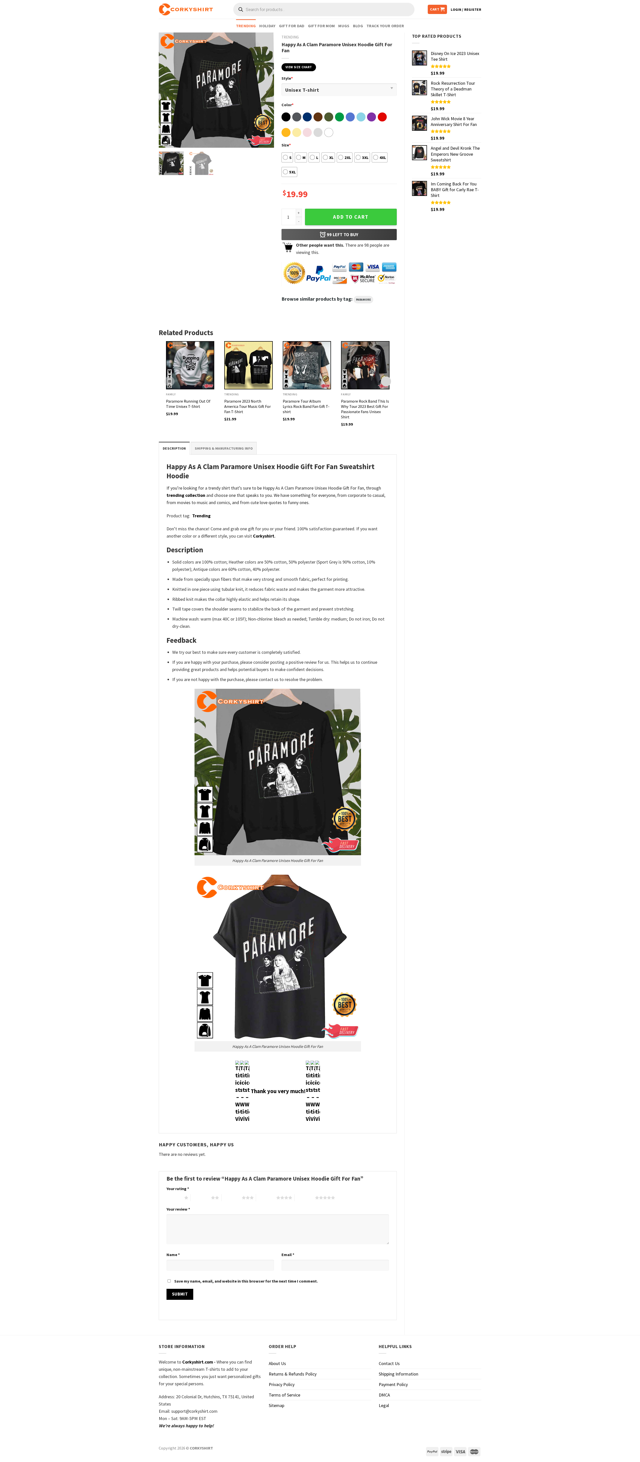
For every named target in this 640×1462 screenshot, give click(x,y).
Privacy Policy (281, 1384)
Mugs (343, 25)
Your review (178, 1209)
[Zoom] (166, 140)
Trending (246, 25)
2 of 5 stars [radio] (201, 1198)
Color (288, 104)
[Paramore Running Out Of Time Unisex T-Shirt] (190, 365)
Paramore (363, 299)
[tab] (174, 448)
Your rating (177, 1188)
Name (173, 1254)
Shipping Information (398, 1374)
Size (286, 144)
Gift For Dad (291, 25)
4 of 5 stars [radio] (266, 1198)
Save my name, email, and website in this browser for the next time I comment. (246, 1281)
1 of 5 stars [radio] (174, 1198)
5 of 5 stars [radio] (305, 1198)
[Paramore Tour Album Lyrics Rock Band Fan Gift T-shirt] (307, 365)
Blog (358, 25)
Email (288, 1254)
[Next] (265, 89)
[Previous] (167, 89)
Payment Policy (393, 1384)
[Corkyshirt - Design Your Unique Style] (186, 9)
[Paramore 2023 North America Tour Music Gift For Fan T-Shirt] (248, 365)
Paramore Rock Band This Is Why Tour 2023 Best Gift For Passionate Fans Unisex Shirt (365, 409)
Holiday (267, 25)
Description (174, 448)
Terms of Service (284, 1395)
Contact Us (389, 1363)
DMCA (384, 1395)
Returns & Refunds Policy (292, 1374)
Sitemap (276, 1405)
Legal (384, 1405)
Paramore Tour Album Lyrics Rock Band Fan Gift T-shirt (306, 406)
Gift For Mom (321, 25)
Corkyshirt (263, 536)
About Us (277, 1363)
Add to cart (350, 217)
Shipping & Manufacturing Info (224, 448)
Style (287, 78)
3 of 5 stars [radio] (232, 1198)
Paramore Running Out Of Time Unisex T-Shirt (188, 404)
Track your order (385, 25)
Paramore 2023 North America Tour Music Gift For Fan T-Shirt (247, 406)
